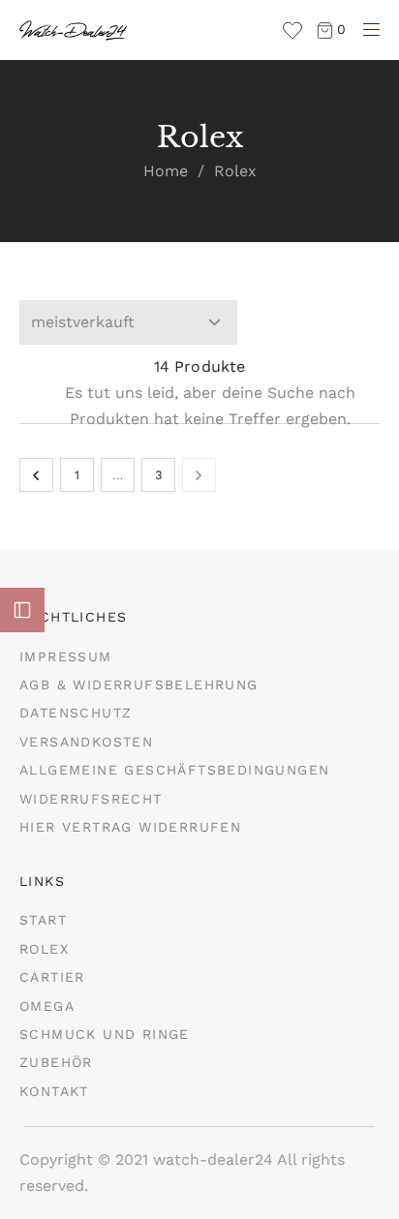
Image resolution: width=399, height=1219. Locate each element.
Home (165, 171)
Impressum (65, 656)
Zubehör (56, 1062)
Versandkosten (86, 741)
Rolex (44, 949)
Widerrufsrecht (91, 799)
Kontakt (54, 1091)
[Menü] (366, 32)
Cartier (52, 977)
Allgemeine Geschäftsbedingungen (174, 769)
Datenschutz (75, 712)
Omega (47, 1006)
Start (43, 920)
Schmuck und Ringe (104, 1034)
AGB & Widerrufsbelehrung (139, 684)
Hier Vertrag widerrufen (130, 827)
